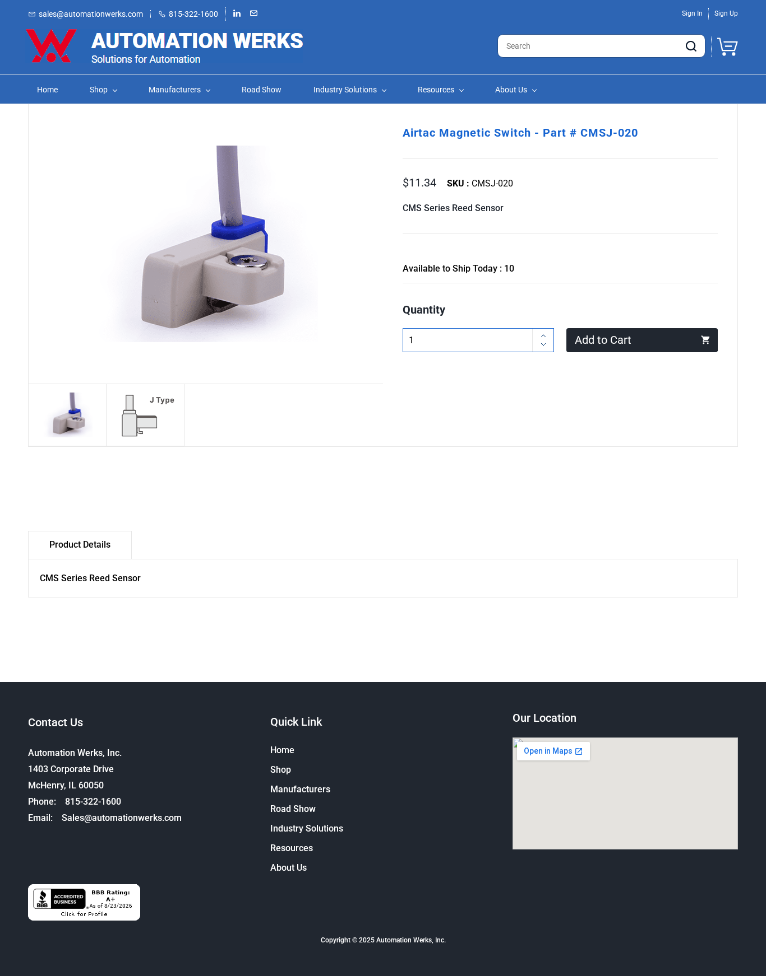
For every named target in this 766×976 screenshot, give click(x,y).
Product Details (79, 544)
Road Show (293, 809)
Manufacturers (300, 789)
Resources (291, 848)
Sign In (692, 13)
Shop (280, 769)
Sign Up (726, 13)
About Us (288, 867)
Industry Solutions (306, 828)
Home (282, 750)
